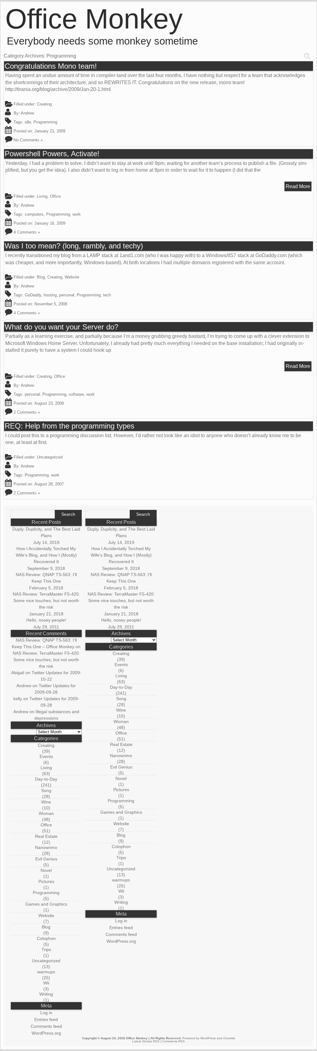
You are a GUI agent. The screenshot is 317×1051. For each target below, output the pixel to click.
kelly (17, 698)
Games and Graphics (46, 904)
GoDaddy (33, 295)
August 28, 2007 (49, 484)
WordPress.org (46, 1033)
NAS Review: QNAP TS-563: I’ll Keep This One (46, 578)
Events (46, 756)
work (76, 214)
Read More (298, 186)
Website (72, 277)
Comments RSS (173, 1041)
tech (107, 295)
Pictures (46, 881)
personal (66, 295)
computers (34, 214)
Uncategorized (46, 960)
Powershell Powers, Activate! (52, 154)
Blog (41, 277)
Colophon (46, 938)
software (76, 394)
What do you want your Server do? (61, 327)
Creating (44, 104)
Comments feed (46, 1026)
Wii (46, 982)
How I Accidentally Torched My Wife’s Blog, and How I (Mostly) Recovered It (46, 555)
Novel (46, 870)
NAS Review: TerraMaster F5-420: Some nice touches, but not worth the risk (46, 600)
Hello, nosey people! (46, 620)
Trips (46, 949)
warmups (46, 971)
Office (55, 196)
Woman (46, 813)
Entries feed (46, 1019)
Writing (46, 994)
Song (46, 790)
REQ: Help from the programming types (69, 426)
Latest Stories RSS (145, 1041)
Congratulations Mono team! (51, 66)
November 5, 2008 (50, 304)
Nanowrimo (46, 847)
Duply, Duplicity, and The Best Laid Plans (46, 532)
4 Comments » (27, 232)
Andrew (27, 113)
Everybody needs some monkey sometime (102, 41)
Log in (46, 1012)
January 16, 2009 (49, 223)
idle (28, 122)
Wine (46, 801)
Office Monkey (94, 19)
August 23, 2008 (49, 403)
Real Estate (46, 836)
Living (42, 196)
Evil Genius (46, 858)
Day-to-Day (46, 779)
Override (229, 1038)
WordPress (208, 1038)
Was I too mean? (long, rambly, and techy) (74, 246)
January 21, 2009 (49, 131)
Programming (45, 122)
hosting (50, 295)
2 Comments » (27, 412)
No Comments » (28, 140)
